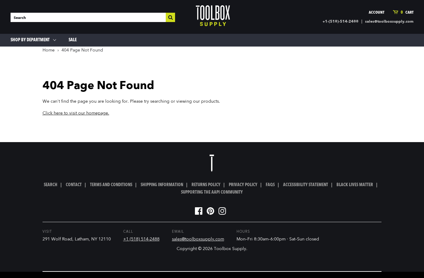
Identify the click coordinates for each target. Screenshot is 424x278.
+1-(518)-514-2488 (341, 22)
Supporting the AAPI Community (212, 192)
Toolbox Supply (230, 249)
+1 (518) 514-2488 (141, 239)
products (210, 101)
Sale (73, 40)
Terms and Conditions (111, 185)
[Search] (170, 17)
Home (49, 50)
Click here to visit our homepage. (76, 113)
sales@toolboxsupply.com (389, 22)
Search (50, 185)
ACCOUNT (376, 13)
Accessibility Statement (305, 185)
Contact (74, 185)
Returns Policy (206, 185)
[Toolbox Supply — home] (213, 17)
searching (159, 101)
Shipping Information (162, 185)
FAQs (270, 185)
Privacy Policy (243, 185)
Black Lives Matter (354, 185)
